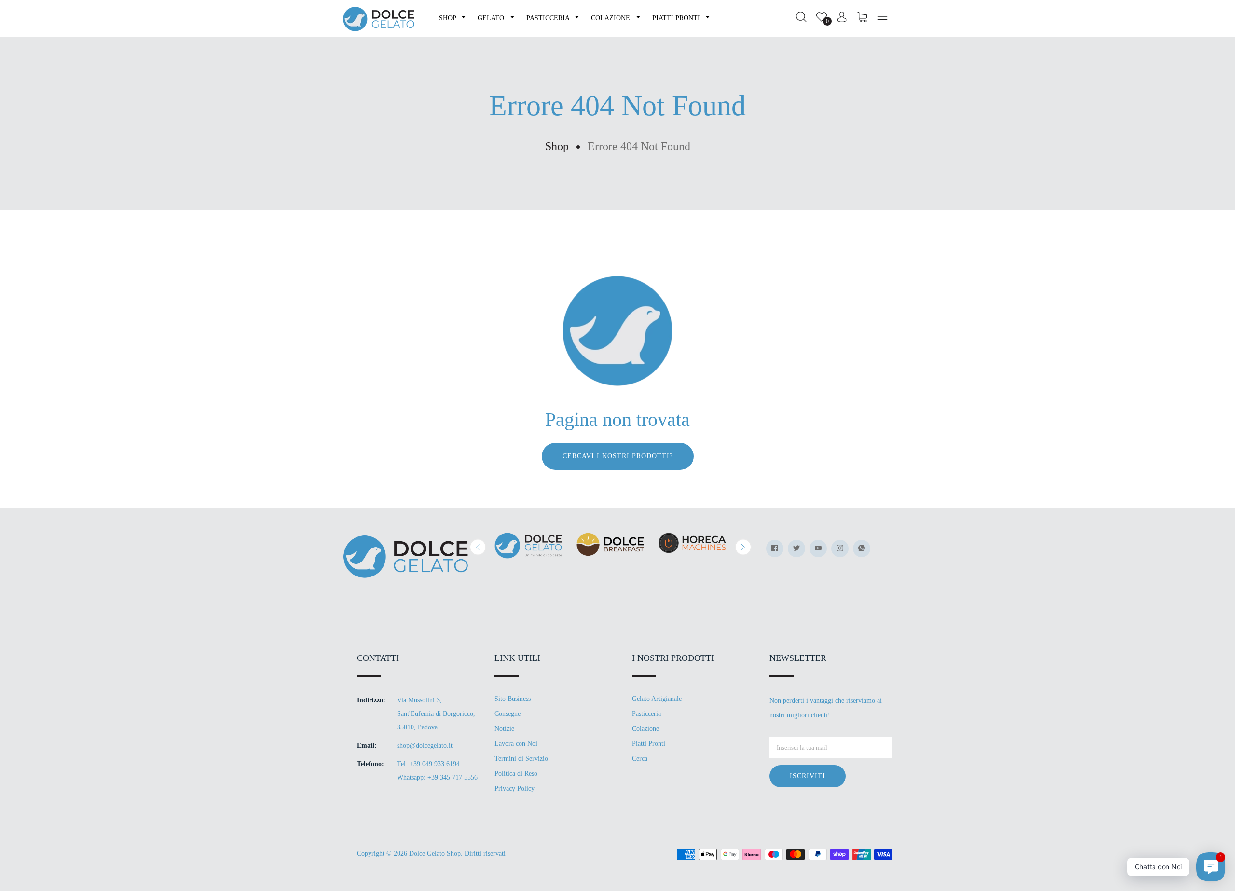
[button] (477, 546)
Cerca (639, 758)
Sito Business (512, 698)
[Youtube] (818, 548)
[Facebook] (774, 548)
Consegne (507, 713)
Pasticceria (646, 713)
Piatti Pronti (648, 743)
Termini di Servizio (521, 758)
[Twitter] (796, 548)
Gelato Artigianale (657, 698)
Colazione (645, 728)
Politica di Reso (515, 773)
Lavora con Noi (515, 743)
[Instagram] (840, 548)
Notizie (504, 728)
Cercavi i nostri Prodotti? (618, 456)
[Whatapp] (861, 548)
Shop (557, 146)
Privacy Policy (514, 788)
